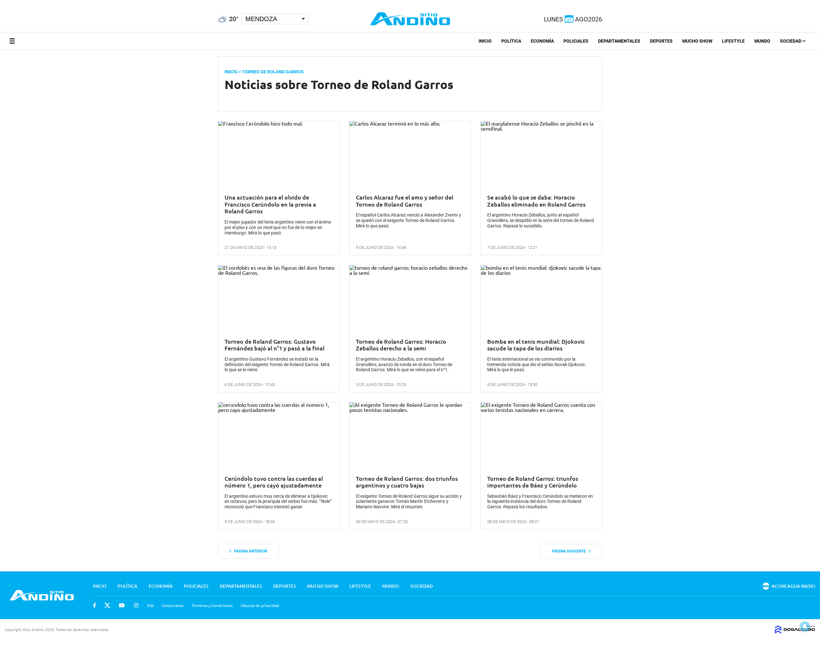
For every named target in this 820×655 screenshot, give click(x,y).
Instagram (136, 605)
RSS (150, 605)
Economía (542, 41)
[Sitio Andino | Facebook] (1, 2)
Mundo (762, 41)
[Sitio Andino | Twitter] (11, 3)
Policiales (575, 41)
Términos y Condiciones (212, 605)
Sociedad (791, 41)
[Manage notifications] (805, 626)
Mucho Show (697, 41)
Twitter (107, 605)
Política (511, 41)
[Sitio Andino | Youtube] (23, 3)
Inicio (485, 41)
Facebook (94, 605)
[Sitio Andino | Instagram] (34, 3)
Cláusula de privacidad (260, 605)
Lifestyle (733, 41)
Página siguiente (570, 551)
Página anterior (249, 551)
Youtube (122, 605)
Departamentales (619, 41)
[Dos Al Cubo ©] (795, 631)
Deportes (661, 41)
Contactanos (173, 605)
